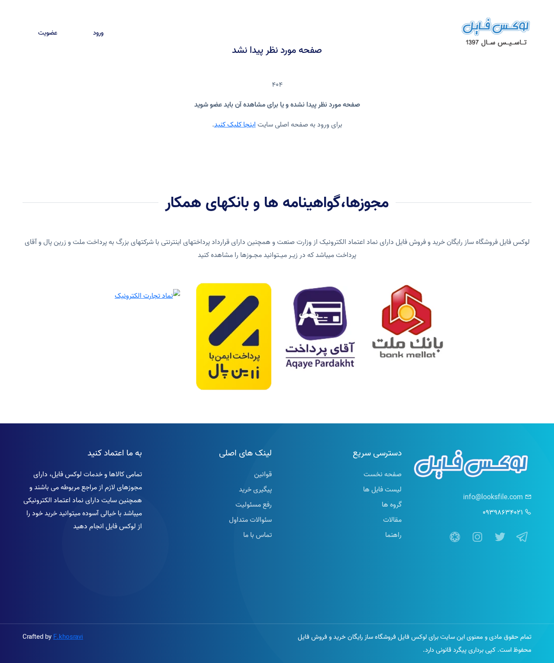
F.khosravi (68, 637)
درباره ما (285, 33)
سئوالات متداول (250, 519)
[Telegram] (522, 537)
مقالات (392, 519)
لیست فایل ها (382, 489)
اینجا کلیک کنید (235, 124)
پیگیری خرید (245, 33)
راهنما (153, 33)
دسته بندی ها (379, 33)
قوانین (263, 474)
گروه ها (392, 504)
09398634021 (503, 512)
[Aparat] (455, 537)
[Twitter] (500, 537)
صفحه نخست (430, 33)
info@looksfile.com (493, 497)
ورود (98, 33)
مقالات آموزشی (195, 33)
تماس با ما (323, 33)
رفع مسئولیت (253, 504)
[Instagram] (477, 537)
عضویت (48, 33)
